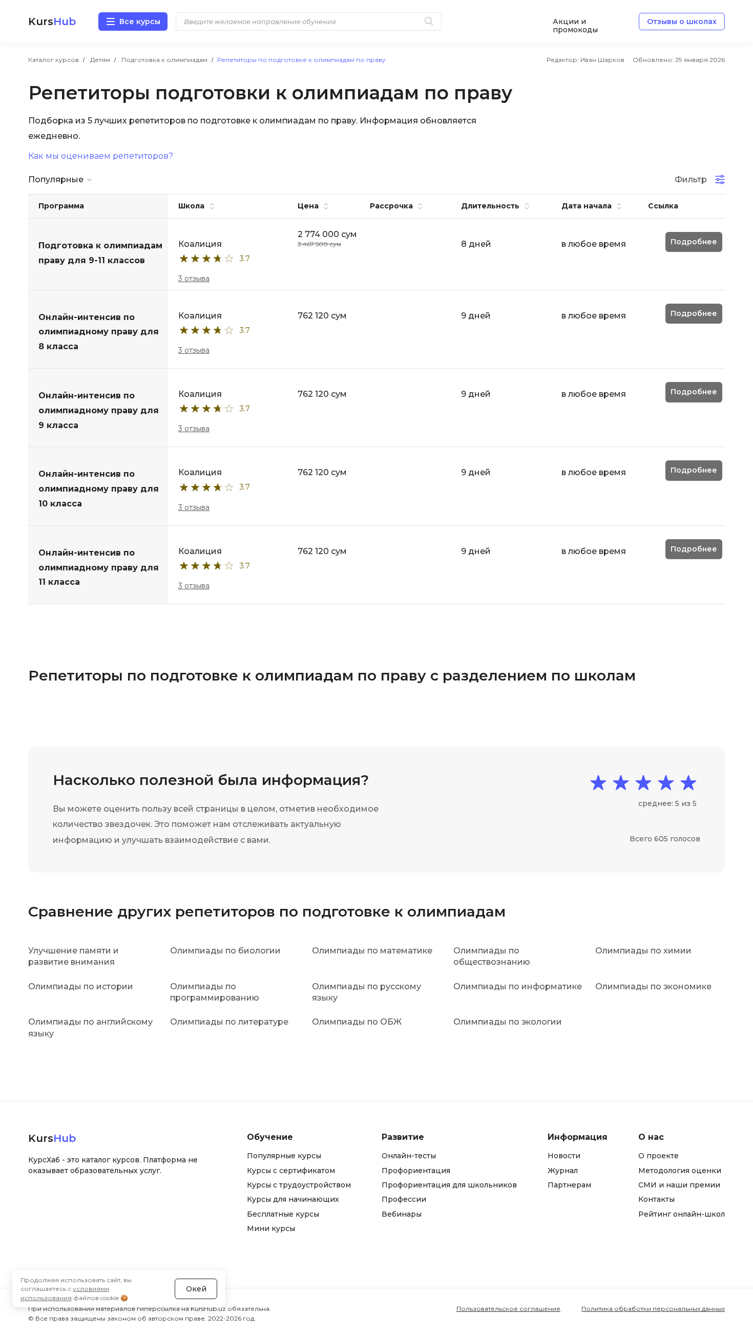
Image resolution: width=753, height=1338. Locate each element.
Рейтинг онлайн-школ (681, 1214)
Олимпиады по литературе (229, 1022)
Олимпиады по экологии (507, 1022)
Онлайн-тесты (409, 1155)
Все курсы (139, 21)
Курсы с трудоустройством (299, 1185)
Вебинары (402, 1214)
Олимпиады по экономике (653, 986)
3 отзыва (194, 278)
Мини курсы (271, 1228)
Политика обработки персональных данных (653, 1308)
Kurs (52, 21)
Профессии (404, 1199)
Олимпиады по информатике (517, 986)
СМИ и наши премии (679, 1185)
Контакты (656, 1199)
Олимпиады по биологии (225, 950)
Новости (564, 1155)
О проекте (658, 1155)
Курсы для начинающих (293, 1199)
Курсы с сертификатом (291, 1170)
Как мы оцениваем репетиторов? (100, 156)
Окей (196, 1288)
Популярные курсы (284, 1155)
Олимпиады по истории (80, 986)
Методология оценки (679, 1170)
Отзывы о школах (682, 21)
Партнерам (569, 1185)
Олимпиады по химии (643, 950)
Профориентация (416, 1170)
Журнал (563, 1170)
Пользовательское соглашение (508, 1308)
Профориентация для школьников (449, 1185)
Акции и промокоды (575, 21)
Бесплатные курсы (283, 1214)
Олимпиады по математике (372, 950)
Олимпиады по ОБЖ (357, 1022)
